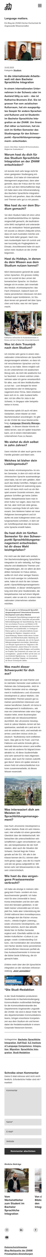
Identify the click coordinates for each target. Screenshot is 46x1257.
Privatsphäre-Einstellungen (18, 1254)
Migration (15, 1049)
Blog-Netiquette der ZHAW (18, 1251)
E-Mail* (9, 1131)
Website (10, 1141)
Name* (9, 1122)
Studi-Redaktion (21, 1053)
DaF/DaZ (22, 1043)
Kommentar (11, 1090)
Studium (17, 71)
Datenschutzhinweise (15, 1247)
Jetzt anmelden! (21, 971)
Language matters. (16, 18)
